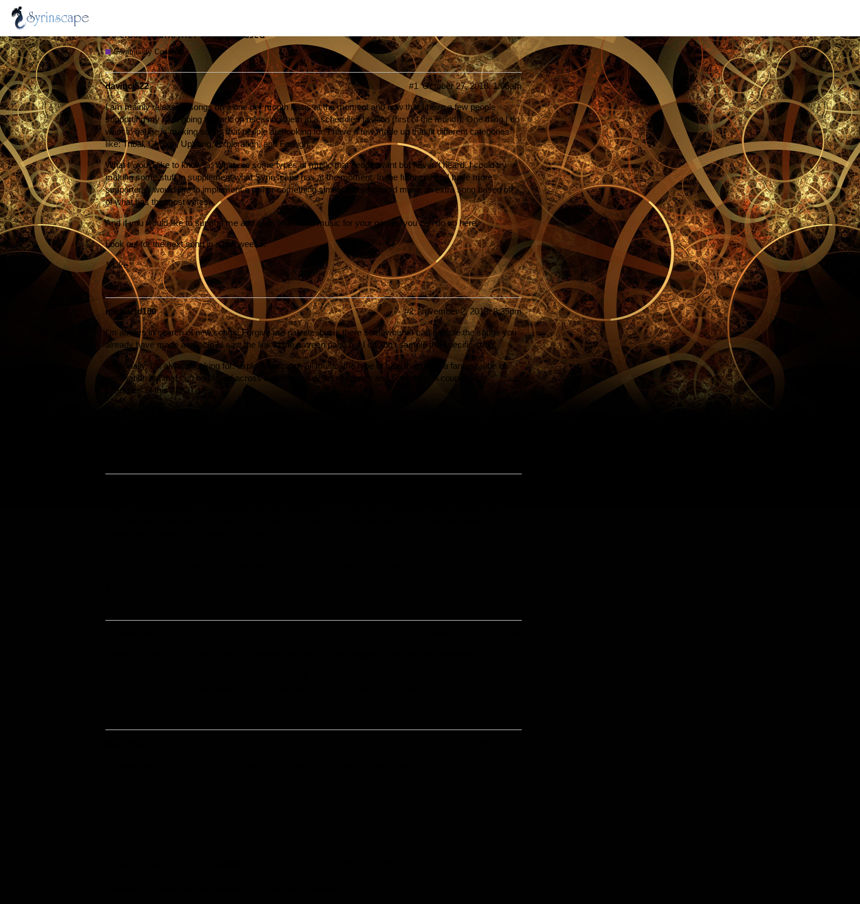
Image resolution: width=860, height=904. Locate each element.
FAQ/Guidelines (222, 864)
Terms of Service (296, 864)
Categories (160, 864)
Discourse (172, 889)
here (467, 223)
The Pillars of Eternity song (156, 411)
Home (117, 864)
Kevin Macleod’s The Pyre (155, 432)
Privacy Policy (367, 864)
